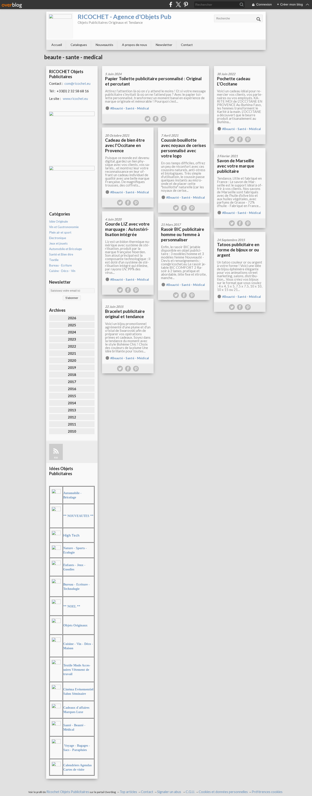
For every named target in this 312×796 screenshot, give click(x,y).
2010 (72, 431)
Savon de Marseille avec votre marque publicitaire (235, 166)
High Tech (71, 535)
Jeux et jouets (58, 243)
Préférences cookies (267, 792)
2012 (72, 417)
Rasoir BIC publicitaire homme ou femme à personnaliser (182, 234)
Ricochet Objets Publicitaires (67, 792)
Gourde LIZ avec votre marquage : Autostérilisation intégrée (127, 229)
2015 (72, 396)
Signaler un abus (169, 792)
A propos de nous (134, 45)
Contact (187, 45)
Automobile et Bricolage (65, 249)
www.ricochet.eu (75, 98)
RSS (56, 457)
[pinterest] (186, 4)
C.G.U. (190, 792)
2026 (72, 318)
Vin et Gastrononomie (64, 227)
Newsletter (164, 45)
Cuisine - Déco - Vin (62, 271)
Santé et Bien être (61, 254)
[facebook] (171, 4)
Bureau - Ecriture (60, 265)
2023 (72, 339)
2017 (72, 382)
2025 (72, 325)
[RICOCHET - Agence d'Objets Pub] (60, 25)
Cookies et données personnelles (223, 792)
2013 (72, 410)
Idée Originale (58, 221)
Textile (53, 260)
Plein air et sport (60, 232)
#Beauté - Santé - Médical (129, 108)
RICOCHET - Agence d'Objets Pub (124, 16)
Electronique (57, 238)
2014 (72, 403)
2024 (72, 332)
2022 (72, 346)
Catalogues (79, 45)
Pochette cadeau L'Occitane (233, 81)
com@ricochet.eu (77, 83)
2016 (72, 389)
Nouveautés (104, 45)
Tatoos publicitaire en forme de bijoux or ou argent (238, 250)
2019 (72, 367)
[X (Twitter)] (178, 4)
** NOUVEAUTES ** (78, 516)
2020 (72, 360)
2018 (72, 375)
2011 (72, 424)
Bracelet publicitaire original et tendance (125, 314)
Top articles (128, 792)
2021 (72, 353)
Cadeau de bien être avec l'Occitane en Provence (125, 145)
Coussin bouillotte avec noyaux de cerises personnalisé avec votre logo (183, 147)
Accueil (56, 45)
